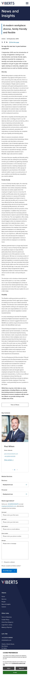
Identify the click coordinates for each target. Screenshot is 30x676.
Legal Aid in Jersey (7, 625)
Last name (4, 519)
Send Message (7, 571)
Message (4, 540)
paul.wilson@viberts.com (11, 454)
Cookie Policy (5, 619)
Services (4, 599)
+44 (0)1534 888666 (7, 637)
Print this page (14, 42)
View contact (8, 460)
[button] (15, 484)
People (4, 602)
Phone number (5, 533)
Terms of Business (7, 617)
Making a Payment (7, 627)
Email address (5, 526)
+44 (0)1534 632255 (9, 456)
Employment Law (8, 485)
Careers (4, 607)
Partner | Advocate (8, 450)
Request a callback (9, 562)
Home (3, 596)
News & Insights (6, 604)
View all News (15, 405)
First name (4, 512)
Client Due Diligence (7, 622)
